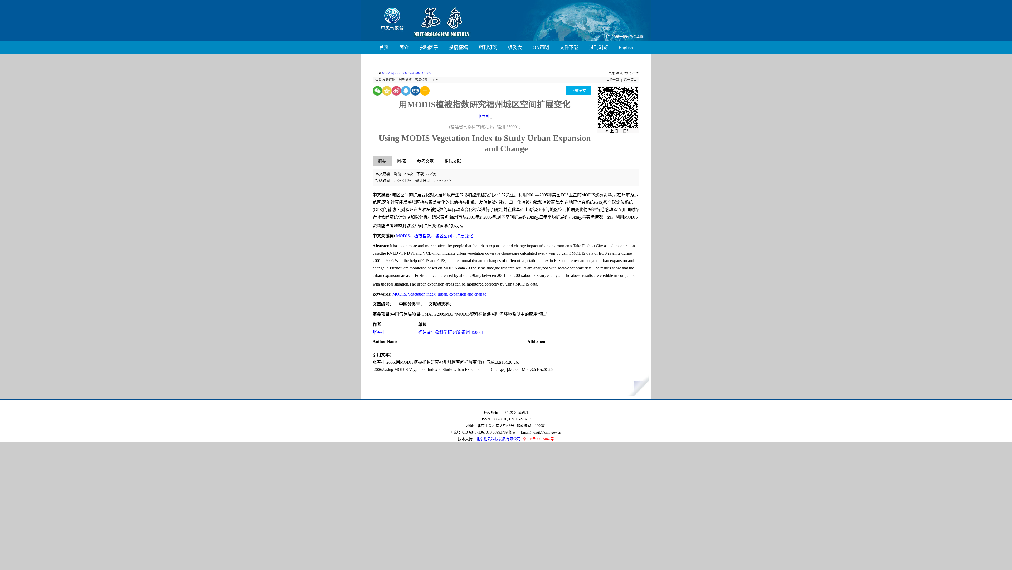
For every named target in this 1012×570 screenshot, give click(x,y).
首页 (384, 47)
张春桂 (484, 116)
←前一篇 (612, 80)
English (626, 47)
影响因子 (428, 47)
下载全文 (578, 91)
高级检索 (421, 80)
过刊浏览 (598, 47)
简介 (404, 47)
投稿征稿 (458, 47)
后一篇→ (630, 80)
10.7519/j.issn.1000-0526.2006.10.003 (406, 73)
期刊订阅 (487, 47)
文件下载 (568, 47)
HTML (435, 80)
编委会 (515, 47)
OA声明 (541, 47)
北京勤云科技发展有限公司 (498, 439)
